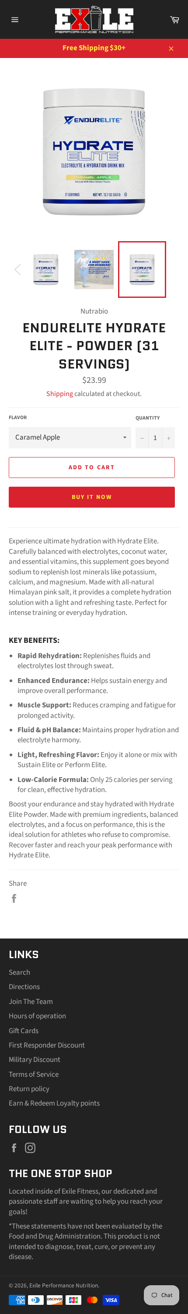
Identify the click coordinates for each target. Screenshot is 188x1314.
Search (19, 972)
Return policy (29, 1089)
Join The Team (31, 1002)
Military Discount (34, 1060)
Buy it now (92, 497)
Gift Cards (23, 1031)
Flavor (18, 417)
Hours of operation (37, 1016)
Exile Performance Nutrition (63, 1285)
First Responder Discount (47, 1045)
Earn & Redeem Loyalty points (54, 1103)
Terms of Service (34, 1074)
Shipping (59, 394)
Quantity (148, 418)
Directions (24, 987)
